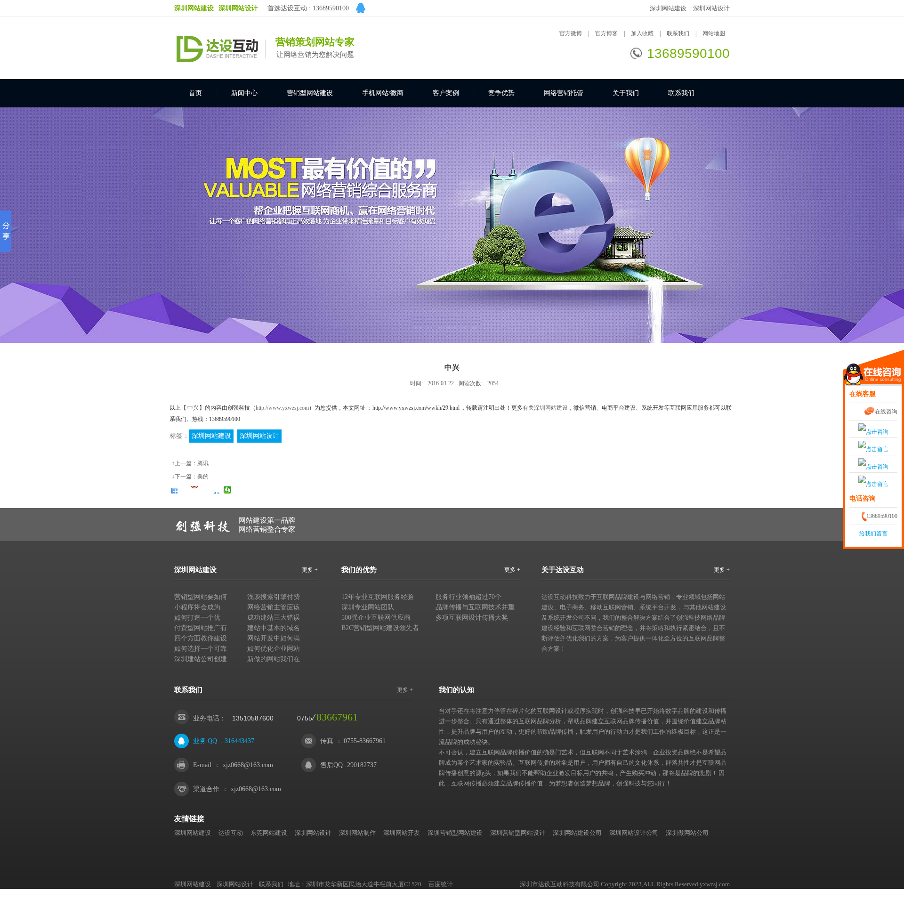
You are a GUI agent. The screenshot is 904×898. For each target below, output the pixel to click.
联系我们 (679, 33)
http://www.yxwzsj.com (282, 408)
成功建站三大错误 (273, 617)
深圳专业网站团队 (367, 607)
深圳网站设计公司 (633, 832)
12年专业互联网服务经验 (377, 596)
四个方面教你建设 (200, 638)
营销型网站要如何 (200, 596)
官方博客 (606, 33)
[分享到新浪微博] (195, 489)
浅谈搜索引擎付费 (273, 596)
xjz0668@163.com (248, 765)
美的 (203, 476)
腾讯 (203, 463)
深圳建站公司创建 (200, 659)
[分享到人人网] (217, 489)
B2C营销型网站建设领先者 (380, 627)
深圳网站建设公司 (577, 832)
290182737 (362, 765)
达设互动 (230, 832)
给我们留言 (873, 533)
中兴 (193, 408)
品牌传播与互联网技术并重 (475, 607)
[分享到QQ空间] (184, 489)
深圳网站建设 (668, 8)
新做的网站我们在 (273, 659)
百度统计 (440, 884)
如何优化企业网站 (273, 648)
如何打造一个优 (197, 617)
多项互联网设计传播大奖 (472, 617)
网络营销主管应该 (273, 607)
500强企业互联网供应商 (376, 617)
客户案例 (446, 93)
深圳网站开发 (401, 832)
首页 (195, 93)
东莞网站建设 (268, 832)
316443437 (239, 740)
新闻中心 (244, 93)
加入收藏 (642, 33)
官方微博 (570, 33)
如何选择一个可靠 (200, 648)
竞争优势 (501, 93)
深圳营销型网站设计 (517, 832)
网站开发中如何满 (273, 638)
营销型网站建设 (310, 93)
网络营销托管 (563, 93)
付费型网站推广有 (200, 627)
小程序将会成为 (197, 607)
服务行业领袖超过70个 (468, 596)
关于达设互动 (562, 570)
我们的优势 (359, 570)
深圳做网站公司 (687, 832)
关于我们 (626, 93)
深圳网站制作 (357, 832)
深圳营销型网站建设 (455, 832)
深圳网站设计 (711, 8)
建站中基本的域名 (273, 627)
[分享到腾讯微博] (206, 489)
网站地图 (713, 33)
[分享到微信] (228, 489)
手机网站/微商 (383, 93)
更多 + (310, 569)
